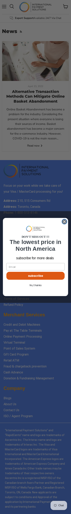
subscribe (35, 276)
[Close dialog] (64, 221)
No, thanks (35, 285)
